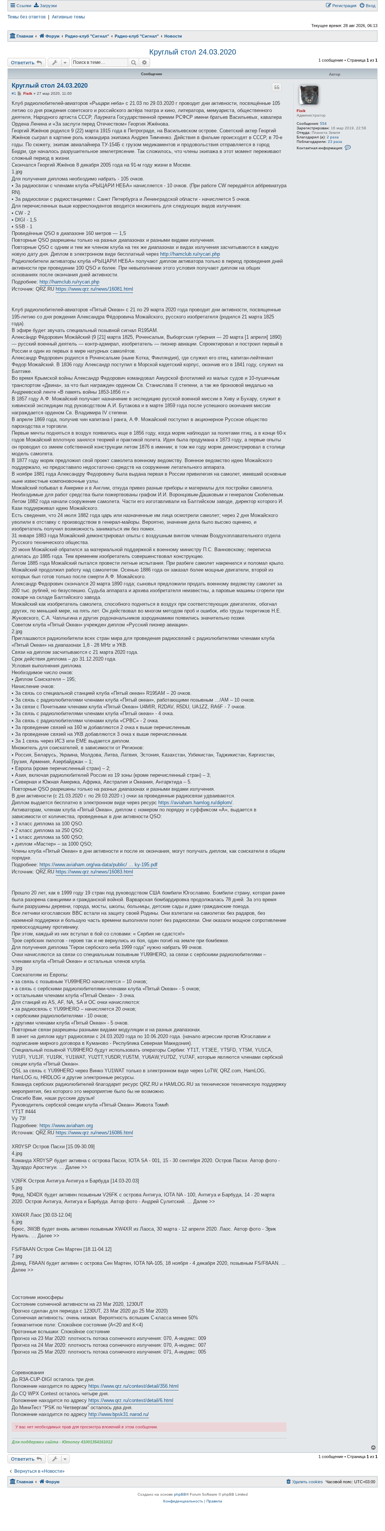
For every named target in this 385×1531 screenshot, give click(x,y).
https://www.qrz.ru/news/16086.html (94, 1132)
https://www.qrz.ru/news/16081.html (94, 289)
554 (323, 123)
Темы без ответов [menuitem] (26, 17)
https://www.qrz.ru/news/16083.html (94, 872)
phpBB (180, 1494)
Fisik (301, 111)
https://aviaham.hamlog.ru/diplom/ (195, 802)
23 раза (335, 141)
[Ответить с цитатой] (277, 87)
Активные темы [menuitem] (68, 17)
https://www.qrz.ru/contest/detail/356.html (133, 1386)
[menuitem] (45, 5)
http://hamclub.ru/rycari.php (190, 254)
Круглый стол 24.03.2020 (192, 52)
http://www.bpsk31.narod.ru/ (118, 1414)
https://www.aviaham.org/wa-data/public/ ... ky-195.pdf (98, 864)
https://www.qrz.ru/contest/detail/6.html (130, 1400)
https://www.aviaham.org (66, 1125)
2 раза (333, 137)
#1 (14, 93)
